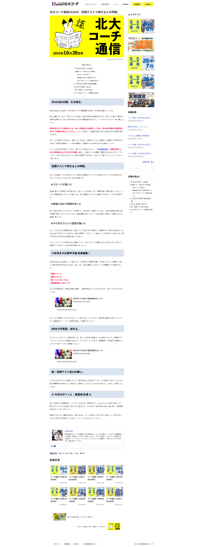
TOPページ (57, 544)
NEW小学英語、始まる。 (83, 87)
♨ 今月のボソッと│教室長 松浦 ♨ (87, 93)
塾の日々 (54, 453)
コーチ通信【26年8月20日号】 (139, 117)
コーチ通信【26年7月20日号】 (139, 144)
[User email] (55, 446)
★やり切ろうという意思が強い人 (88, 80)
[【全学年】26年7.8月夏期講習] (141, 105)
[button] (152, 168)
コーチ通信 (75, 453)
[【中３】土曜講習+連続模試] (141, 50)
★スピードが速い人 (84, 74)
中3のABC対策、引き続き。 (84, 68)
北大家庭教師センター (90, 544)
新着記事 (67, 544)
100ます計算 (65, 453)
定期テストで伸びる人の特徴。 (85, 71)
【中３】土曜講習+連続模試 (138, 135)
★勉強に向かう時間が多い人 (86, 77)
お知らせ (140, 129)
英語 (83, 453)
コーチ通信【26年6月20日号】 (139, 153)
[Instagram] (52, 446)
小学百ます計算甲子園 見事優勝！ (86, 84)
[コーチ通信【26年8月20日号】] (141, 32)
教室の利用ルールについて (138, 126)
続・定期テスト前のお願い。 (85, 90)
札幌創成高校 (103, 149)
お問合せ (76, 544)
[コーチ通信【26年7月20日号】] (141, 69)
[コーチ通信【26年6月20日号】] (141, 87)
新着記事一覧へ (148, 161)
